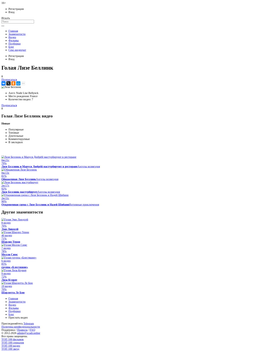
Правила (22, 329)
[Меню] (2, 25)
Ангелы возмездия (89, 166)
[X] (8, 83)
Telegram (28, 323)
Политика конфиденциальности (20, 326)
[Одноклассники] (13, 83)
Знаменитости (17, 34)
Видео (12, 37)
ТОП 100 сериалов (12, 342)
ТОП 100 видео (10, 345)
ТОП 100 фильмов (12, 339)
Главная (13, 30)
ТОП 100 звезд (10, 348)
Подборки (14, 43)
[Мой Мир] (18, 83)
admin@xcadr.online (28, 333)
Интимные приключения (84, 204)
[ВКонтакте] (3, 83)
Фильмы (13, 40)
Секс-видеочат (17, 49)
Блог (11, 46)
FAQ (32, 329)
